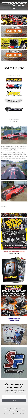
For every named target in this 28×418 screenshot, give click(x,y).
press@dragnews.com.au (17, 408)
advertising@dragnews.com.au (16, 411)
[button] (14, 8)
